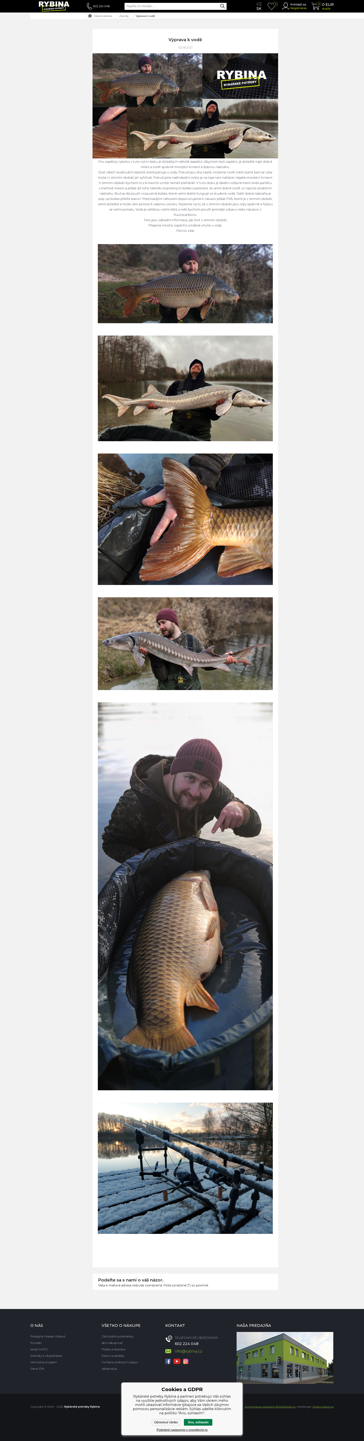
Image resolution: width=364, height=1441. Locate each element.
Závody (124, 15)
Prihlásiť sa (298, 4)
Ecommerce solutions (260, 1406)
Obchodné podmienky (117, 1336)
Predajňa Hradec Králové (48, 1336)
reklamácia (109, 1368)
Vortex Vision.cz (323, 1406)
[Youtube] (176, 1362)
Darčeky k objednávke (46, 1356)
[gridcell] (185, 700)
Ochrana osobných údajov (120, 1362)
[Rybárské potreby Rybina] (58, 6)
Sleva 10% (37, 1368)
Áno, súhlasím (198, 1422)
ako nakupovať (112, 1343)
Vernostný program (43, 1362)
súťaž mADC (39, 1349)
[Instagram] (185, 1362)
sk (259, 8)
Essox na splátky (113, 1356)
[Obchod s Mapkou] (285, 1358)
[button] (185, 1243)
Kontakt (36, 1343)
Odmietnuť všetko (166, 1422)
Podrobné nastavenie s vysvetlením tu (182, 1430)
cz (259, 4)
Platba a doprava (113, 1349)
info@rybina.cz (188, 1351)
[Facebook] (168, 1362)
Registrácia (298, 8)
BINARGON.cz (286, 1406)
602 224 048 (101, 6)
